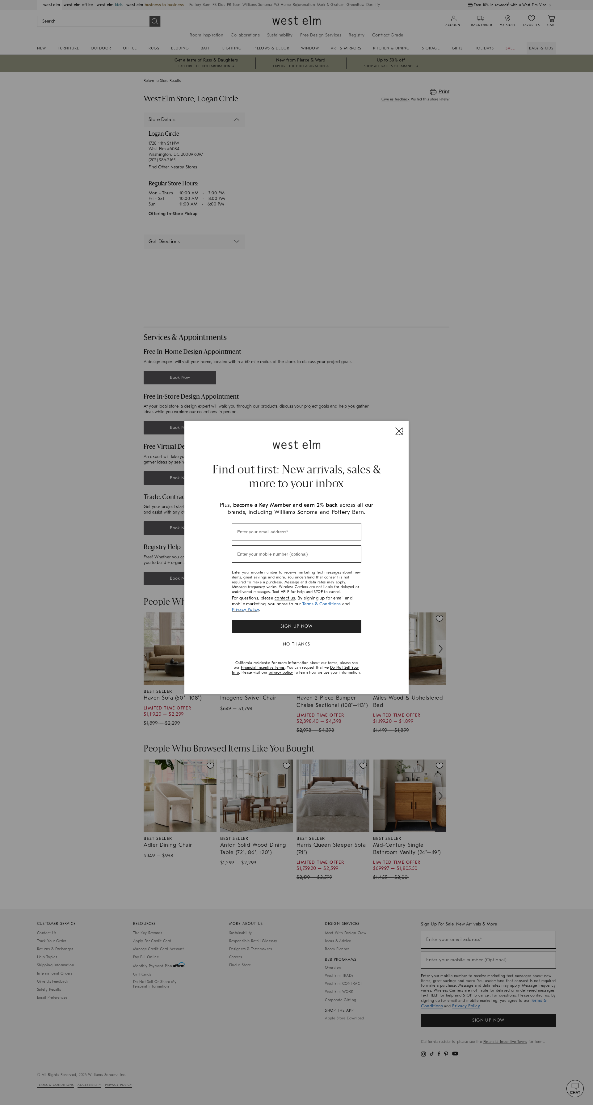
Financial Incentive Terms (263, 667)
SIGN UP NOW (296, 626)
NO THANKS (296, 644)
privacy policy (281, 672)
